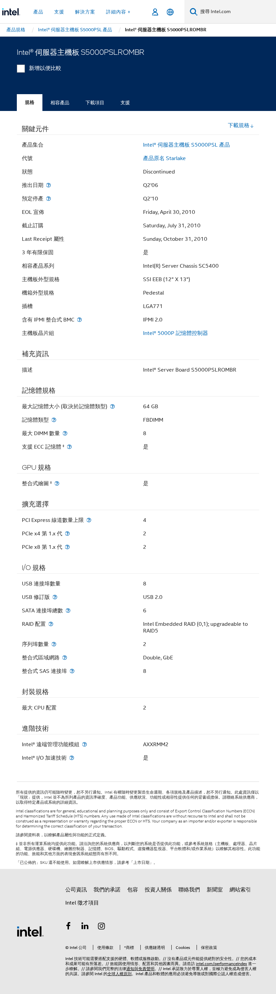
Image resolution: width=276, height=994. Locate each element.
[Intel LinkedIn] (85, 927)
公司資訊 (76, 889)
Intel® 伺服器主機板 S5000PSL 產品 (186, 145)
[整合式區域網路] (64, 657)
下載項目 (94, 103)
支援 (125, 103)
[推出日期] (48, 185)
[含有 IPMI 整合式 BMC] (79, 319)
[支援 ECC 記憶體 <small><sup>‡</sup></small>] (69, 447)
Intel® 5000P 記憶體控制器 (175, 333)
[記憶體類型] (54, 420)
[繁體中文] (170, 12)
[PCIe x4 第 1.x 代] (67, 533)
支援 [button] (59, 12)
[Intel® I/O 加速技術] (71, 758)
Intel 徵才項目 (82, 903)
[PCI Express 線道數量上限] (89, 520)
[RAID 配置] (51, 624)
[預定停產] (48, 198)
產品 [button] (38, 12)
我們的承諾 (107, 889)
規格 (29, 102)
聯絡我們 (189, 889)
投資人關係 (158, 889)
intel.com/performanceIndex (221, 963)
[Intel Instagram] (101, 927)
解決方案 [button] (85, 12)
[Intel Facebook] (68, 927)
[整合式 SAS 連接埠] (72, 671)
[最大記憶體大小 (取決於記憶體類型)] (112, 406)
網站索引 (240, 889)
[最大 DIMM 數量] (65, 433)
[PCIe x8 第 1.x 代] (67, 547)
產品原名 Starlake (164, 158)
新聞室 (215, 889)
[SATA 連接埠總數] (68, 610)
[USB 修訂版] (55, 597)
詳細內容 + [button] (118, 12)
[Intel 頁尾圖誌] (30, 931)
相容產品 (59, 103)
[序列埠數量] (54, 644)
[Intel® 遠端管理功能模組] (84, 744)
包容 (132, 889)
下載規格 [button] (238, 125)
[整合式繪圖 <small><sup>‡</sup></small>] (57, 483)
